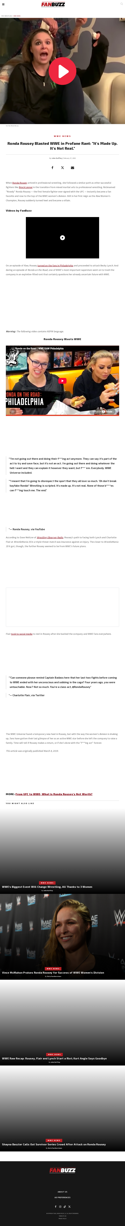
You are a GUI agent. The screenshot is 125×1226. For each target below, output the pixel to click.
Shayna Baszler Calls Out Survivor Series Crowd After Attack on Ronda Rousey (54, 1144)
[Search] (122, 4)
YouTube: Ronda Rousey (12, 126)
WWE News (17, 16)
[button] (3, 4)
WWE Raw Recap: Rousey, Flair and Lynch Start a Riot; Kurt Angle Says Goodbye (54, 1058)
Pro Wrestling (6, 16)
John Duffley (57, 158)
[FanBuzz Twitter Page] (69, 1206)
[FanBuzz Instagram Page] (60, 1206)
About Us (62, 1191)
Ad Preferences (63, 1197)
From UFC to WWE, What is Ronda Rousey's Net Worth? (54, 794)
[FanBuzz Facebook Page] (55, 1206)
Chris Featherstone (54, 976)
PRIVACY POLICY (63, 1218)
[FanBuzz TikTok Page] (64, 1206)
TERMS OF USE (62, 1216)
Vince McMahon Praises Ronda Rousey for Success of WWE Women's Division (53, 972)
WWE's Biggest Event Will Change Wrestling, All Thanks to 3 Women (47, 886)
